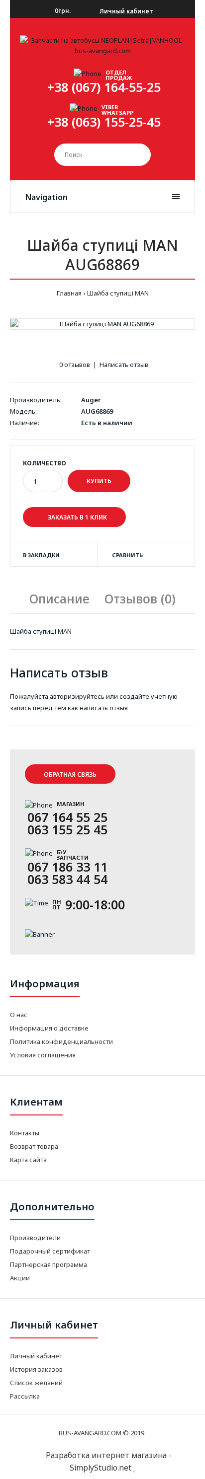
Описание (59, 598)
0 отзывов (74, 364)
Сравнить (127, 555)
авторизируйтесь (77, 696)
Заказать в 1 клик (76, 517)
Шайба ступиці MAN (118, 293)
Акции (20, 1277)
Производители (35, 1237)
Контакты (24, 1132)
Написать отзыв (124, 364)
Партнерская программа (48, 1264)
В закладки (41, 555)
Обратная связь (70, 774)
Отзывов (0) (140, 598)
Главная (69, 293)
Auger (91, 399)
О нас (18, 1014)
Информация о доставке (49, 1028)
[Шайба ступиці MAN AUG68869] (102, 324)
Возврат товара (34, 1146)
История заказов (36, 1369)
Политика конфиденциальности (61, 1041)
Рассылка (25, 1396)
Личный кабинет (125, 11)
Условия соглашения (43, 1054)
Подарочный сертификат (50, 1251)
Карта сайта (28, 1159)
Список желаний (36, 1382)
